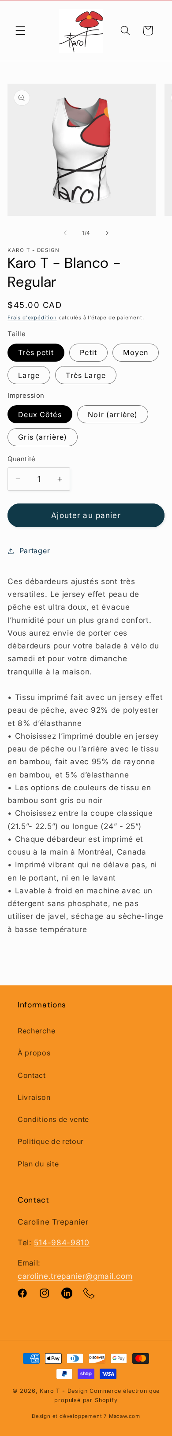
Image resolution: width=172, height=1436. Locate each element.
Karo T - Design (65, 1391)
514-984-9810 (61, 1242)
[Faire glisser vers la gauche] (65, 233)
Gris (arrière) (42, 437)
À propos (34, 1052)
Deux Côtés (40, 414)
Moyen (135, 352)
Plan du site (38, 1163)
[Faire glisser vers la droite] (106, 233)
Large (29, 375)
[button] (20, 30)
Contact (32, 1075)
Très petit (36, 352)
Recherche (36, 1030)
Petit (88, 352)
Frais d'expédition (32, 318)
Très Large (86, 375)
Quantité (21, 459)
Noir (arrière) (113, 414)
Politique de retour (51, 1141)
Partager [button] (34, 550)
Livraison (34, 1097)
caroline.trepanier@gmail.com (75, 1276)
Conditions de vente (53, 1119)
